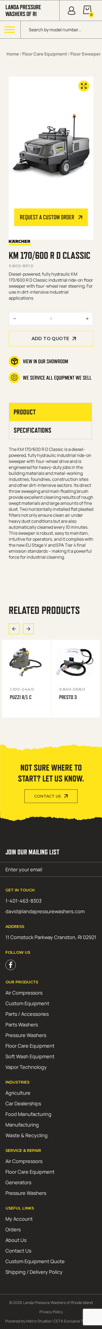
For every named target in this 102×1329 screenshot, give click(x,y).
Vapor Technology (26, 1067)
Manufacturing (22, 1124)
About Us (15, 1240)
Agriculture (17, 1093)
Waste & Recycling (26, 1135)
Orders (13, 1229)
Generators (18, 1182)
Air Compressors (23, 992)
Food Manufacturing (28, 1114)
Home (13, 54)
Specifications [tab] (32, 430)
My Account (19, 1219)
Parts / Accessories (27, 1014)
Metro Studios (38, 1321)
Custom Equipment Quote (35, 1261)
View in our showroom (45, 361)
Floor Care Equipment (44, 54)
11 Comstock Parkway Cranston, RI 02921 (50, 937)
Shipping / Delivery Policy (34, 1272)
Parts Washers (21, 1024)
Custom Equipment (27, 1003)
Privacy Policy (51, 1311)
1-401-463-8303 (23, 900)
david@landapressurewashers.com (45, 911)
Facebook (11, 965)
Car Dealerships (23, 1103)
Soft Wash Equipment (29, 1056)
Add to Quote (50, 338)
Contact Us (47, 796)
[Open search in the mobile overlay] (61, 29)
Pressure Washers (25, 1035)
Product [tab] (25, 412)
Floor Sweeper (85, 54)
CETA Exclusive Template (75, 1321)
